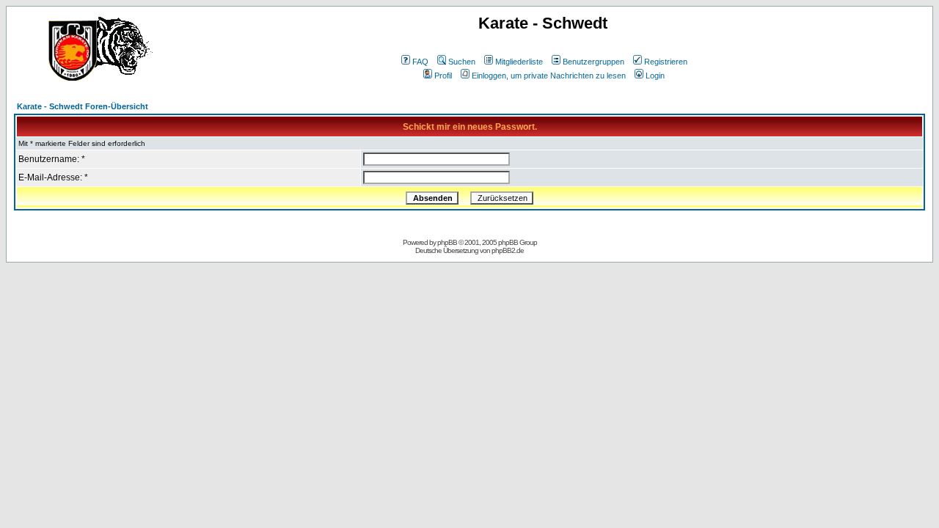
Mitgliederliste (519, 61)
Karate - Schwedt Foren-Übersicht (82, 106)
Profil (443, 75)
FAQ (420, 61)
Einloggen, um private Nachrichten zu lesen (549, 75)
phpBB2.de (508, 250)
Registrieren (665, 61)
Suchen (461, 61)
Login (655, 75)
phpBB (447, 242)
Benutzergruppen (593, 61)
